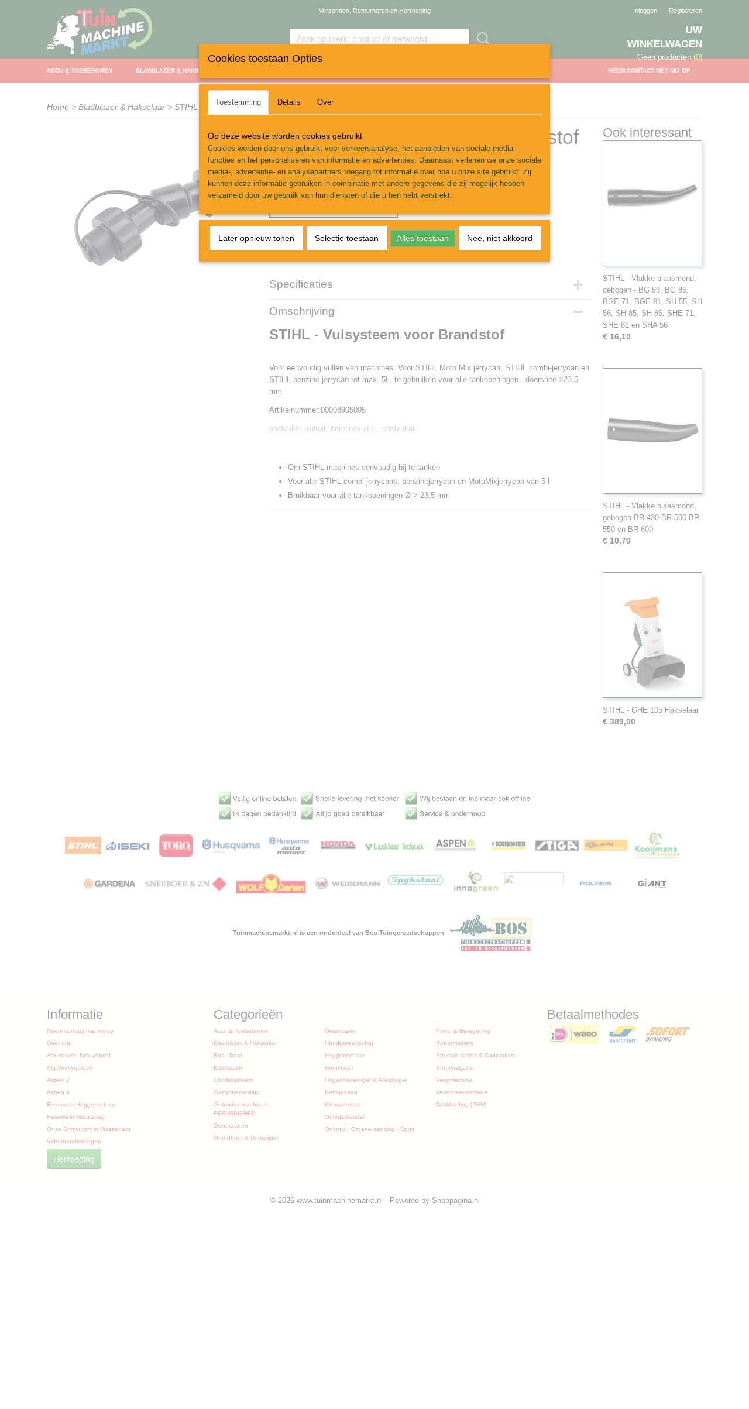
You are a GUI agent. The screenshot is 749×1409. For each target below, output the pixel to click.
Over (325, 102)
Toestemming (238, 102)
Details (289, 102)
